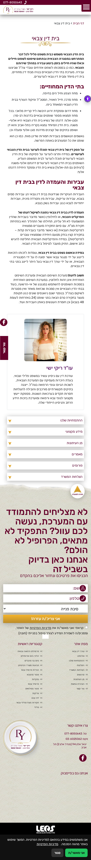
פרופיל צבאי (33, 684)
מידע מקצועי (73, 431)
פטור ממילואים (32, 688)
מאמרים (77, 454)
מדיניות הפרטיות (40, 628)
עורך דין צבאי (78, 651)
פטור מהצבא (33, 674)
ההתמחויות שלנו (71, 420)
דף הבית (78, 23)
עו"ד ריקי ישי (59, 368)
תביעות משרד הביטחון (28, 665)
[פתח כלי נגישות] (87, 98)
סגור (57, 853)
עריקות (35, 693)
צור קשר (80, 688)
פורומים (77, 465)
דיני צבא (35, 698)
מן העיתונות (74, 443)
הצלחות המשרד (71, 476)
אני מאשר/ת (76, 853)
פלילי (36, 707)
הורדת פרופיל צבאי (30, 670)
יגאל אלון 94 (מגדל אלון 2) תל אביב (70, 746)
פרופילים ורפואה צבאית (28, 651)
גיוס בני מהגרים (32, 660)
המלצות (80, 665)
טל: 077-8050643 (75, 733)
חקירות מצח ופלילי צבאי (28, 702)
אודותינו (80, 656)
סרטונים (80, 674)
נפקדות (35, 679)
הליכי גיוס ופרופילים (30, 656)
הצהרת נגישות (77, 684)
